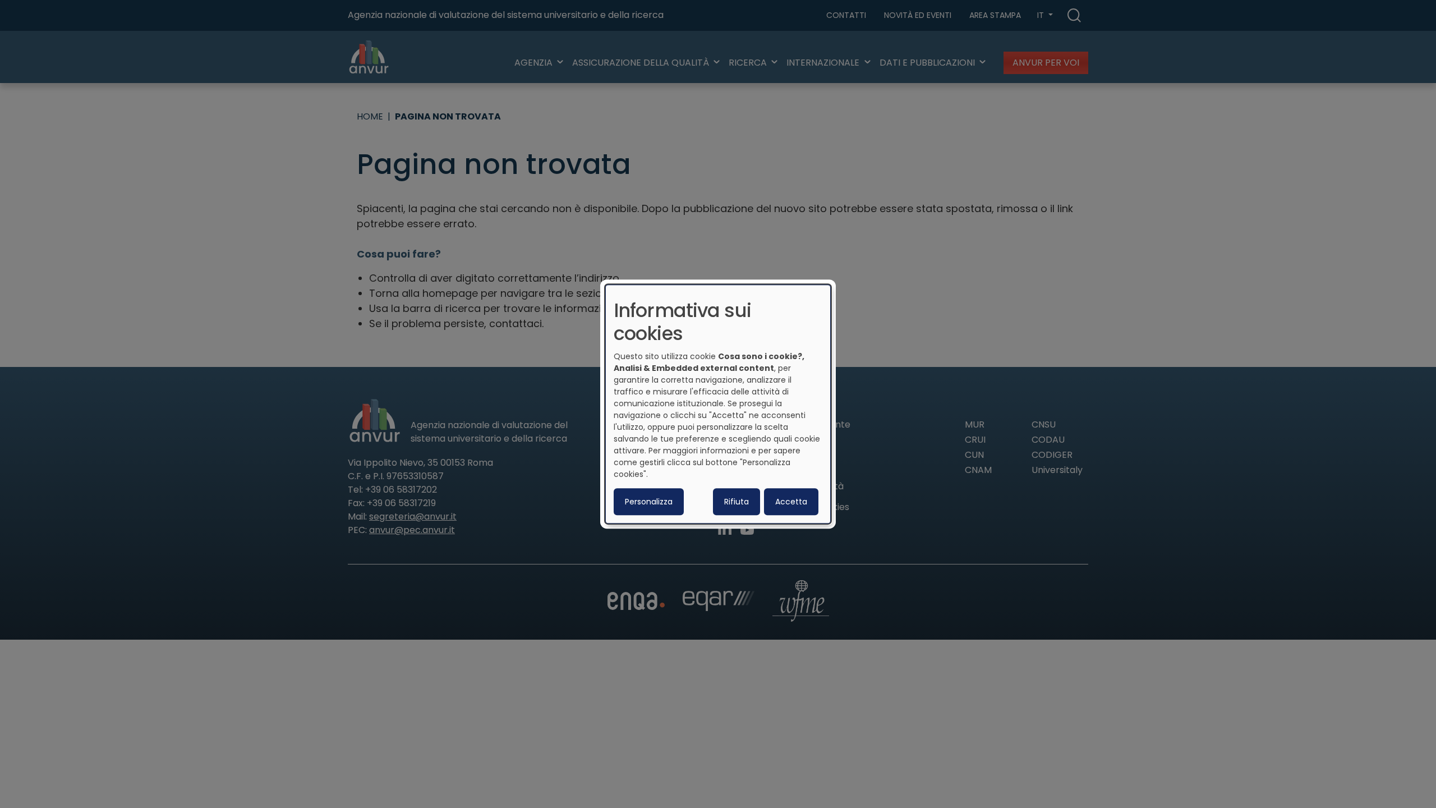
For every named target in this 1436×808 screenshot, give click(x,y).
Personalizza (649, 501)
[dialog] (718, 404)
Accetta (791, 501)
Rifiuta (736, 501)
